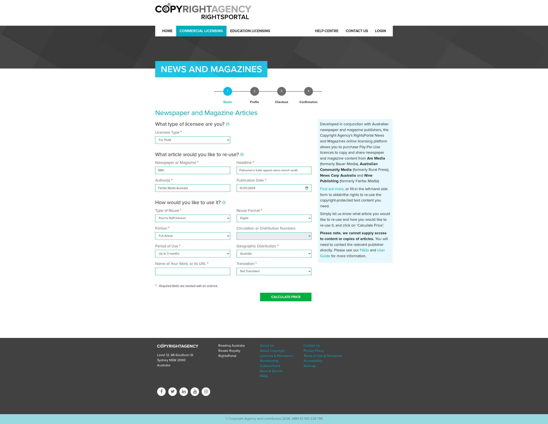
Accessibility (313, 361)
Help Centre (326, 31)
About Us (267, 345)
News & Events (271, 371)
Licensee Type (167, 132)
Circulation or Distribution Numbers (266, 228)
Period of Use (166, 246)
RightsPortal (227, 356)
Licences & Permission (276, 356)
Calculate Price (286, 297)
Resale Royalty (229, 351)
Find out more (332, 189)
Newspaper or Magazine (175, 162)
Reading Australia (231, 345)
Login (380, 31)
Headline (244, 162)
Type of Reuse (167, 210)
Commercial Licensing (201, 31)
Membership (269, 361)
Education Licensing (250, 31)
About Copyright (272, 351)
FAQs (364, 250)
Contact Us (357, 31)
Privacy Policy (314, 351)
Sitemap (310, 366)
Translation (245, 263)
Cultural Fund (270, 366)
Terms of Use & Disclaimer (323, 356)
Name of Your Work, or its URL (180, 263)
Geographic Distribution (256, 246)
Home (167, 31)
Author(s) (162, 180)
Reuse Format (248, 210)
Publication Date (250, 180)
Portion (161, 228)
